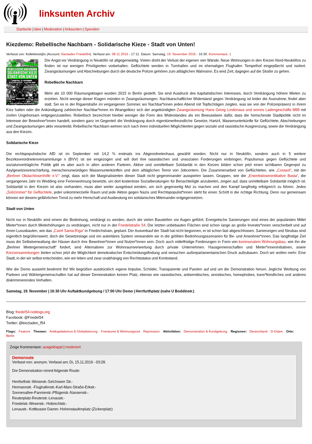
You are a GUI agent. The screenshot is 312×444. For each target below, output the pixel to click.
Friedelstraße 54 (131, 225)
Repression (151, 331)
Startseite (24, 29)
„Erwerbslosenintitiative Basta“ (273, 176)
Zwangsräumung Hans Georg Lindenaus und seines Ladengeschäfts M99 (238, 110)
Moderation (53, 29)
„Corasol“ (283, 170)
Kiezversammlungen (23, 253)
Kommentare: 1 (220, 54)
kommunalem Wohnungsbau (262, 242)
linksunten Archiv (77, 13)
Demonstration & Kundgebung (205, 331)
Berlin (10, 336)
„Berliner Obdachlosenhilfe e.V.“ (33, 176)
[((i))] (14, 23)
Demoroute (23, 357)
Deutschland (258, 331)
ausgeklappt (53, 347)
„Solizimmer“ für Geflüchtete (29, 192)
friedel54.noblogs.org (33, 312)
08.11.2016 (120, 54)
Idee (37, 29)
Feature (24, 331)
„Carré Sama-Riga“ (68, 231)
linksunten (73, 29)
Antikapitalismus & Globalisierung (74, 331)
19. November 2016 (181, 54)
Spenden (92, 29)
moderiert (73, 347)
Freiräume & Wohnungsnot (120, 331)
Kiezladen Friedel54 (75, 54)
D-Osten (277, 331)
